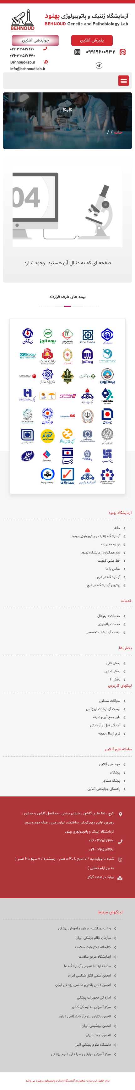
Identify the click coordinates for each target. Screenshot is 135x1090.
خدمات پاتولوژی (109, 624)
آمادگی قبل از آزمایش (105, 725)
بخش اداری (112, 671)
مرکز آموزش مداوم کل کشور (91, 1007)
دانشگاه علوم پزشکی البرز (93, 1045)
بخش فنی (113, 663)
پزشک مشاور (111, 781)
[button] (123, 80)
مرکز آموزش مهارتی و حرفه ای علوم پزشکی (81, 1054)
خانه (118, 133)
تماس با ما (112, 569)
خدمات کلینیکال (108, 616)
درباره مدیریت (110, 544)
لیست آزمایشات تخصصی (103, 632)
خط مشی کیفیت (109, 561)
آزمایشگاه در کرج (108, 577)
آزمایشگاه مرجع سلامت (95, 957)
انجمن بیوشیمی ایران (96, 1026)
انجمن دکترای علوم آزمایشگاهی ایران (85, 1016)
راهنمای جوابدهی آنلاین (104, 789)
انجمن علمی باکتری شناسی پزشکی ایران (83, 985)
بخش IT (114, 679)
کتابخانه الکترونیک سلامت (93, 947)
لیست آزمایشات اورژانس (103, 709)
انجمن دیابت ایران (98, 1035)
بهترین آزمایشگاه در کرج (103, 585)
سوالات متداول (109, 701)
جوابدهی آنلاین (109, 764)
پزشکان (115, 772)
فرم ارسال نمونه (109, 733)
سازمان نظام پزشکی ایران (93, 938)
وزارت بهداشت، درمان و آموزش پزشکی (84, 928)
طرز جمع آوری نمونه (106, 717)
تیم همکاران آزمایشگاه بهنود (100, 552)
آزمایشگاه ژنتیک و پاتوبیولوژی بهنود (96, 536)
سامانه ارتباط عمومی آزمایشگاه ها (87, 966)
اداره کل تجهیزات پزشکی (94, 997)
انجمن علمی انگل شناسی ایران (89, 975)
